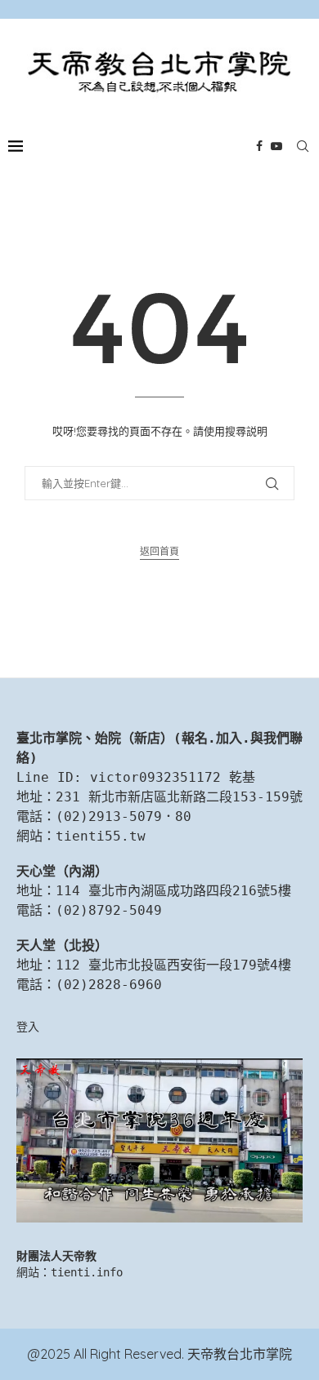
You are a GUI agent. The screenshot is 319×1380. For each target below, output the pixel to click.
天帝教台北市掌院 (239, 1354)
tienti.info (87, 1272)
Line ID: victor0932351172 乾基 (135, 777)
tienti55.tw (101, 836)
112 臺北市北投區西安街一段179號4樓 (173, 965)
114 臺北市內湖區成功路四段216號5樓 (173, 891)
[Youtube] (276, 146)
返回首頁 (159, 551)
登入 (27, 1026)
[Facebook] (259, 146)
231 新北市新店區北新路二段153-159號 (179, 797)
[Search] (302, 146)
